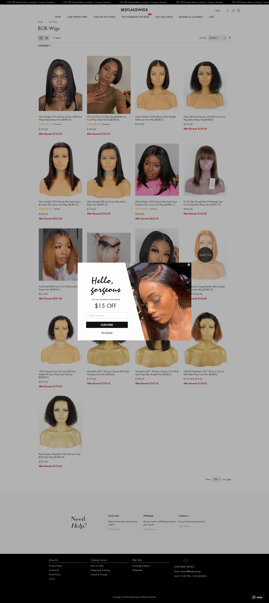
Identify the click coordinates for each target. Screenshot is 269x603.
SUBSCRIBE (107, 325)
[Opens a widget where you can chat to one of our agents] (257, 597)
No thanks (107, 332)
